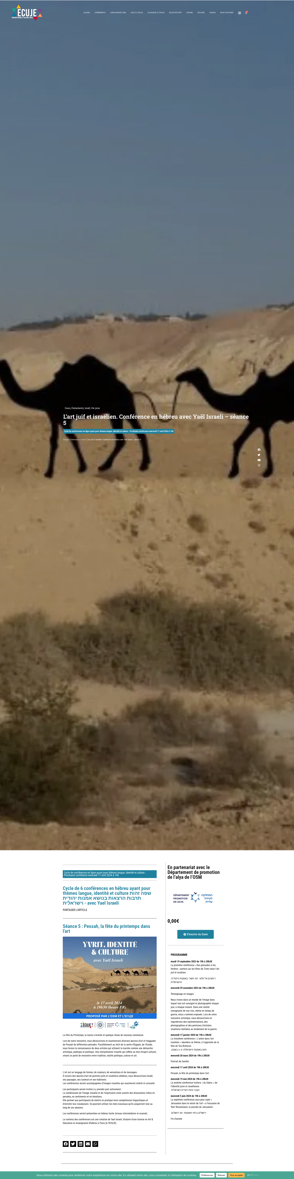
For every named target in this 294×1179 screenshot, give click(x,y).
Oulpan (189, 13)
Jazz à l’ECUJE (137, 13)
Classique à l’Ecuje (155, 13)
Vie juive (95, 408)
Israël (87, 408)
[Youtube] (259, 460)
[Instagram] (259, 465)
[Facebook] (259, 449)
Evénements (100, 13)
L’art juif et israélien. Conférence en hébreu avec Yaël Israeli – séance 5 (156, 419)
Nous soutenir (226, 13)
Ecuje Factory (175, 13)
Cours (67, 408)
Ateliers (201, 13)
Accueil (87, 13)
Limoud (212, 13)
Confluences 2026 (118, 13)
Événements (78, 408)
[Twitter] (259, 455)
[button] (66, 1144)
